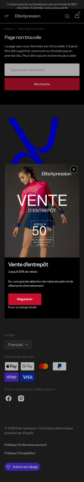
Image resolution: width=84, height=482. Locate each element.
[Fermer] (73, 169)
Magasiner (24, 299)
